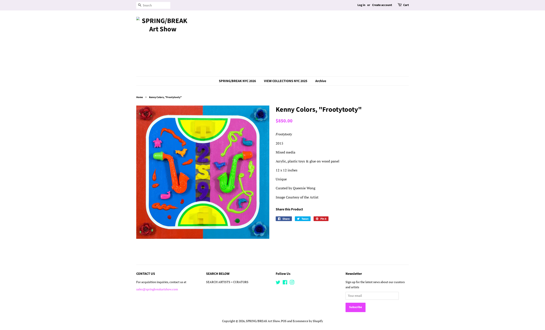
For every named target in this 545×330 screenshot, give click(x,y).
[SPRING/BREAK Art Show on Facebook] (285, 283)
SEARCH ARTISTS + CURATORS (227, 282)
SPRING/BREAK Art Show (263, 321)
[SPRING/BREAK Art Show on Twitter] (278, 283)
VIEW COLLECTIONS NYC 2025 (285, 81)
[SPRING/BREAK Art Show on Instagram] (292, 283)
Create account (382, 5)
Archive (320, 81)
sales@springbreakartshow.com (157, 289)
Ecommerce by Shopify (308, 321)
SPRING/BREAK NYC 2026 (237, 81)
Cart (406, 5)
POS (284, 321)
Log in (361, 5)
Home (139, 97)
